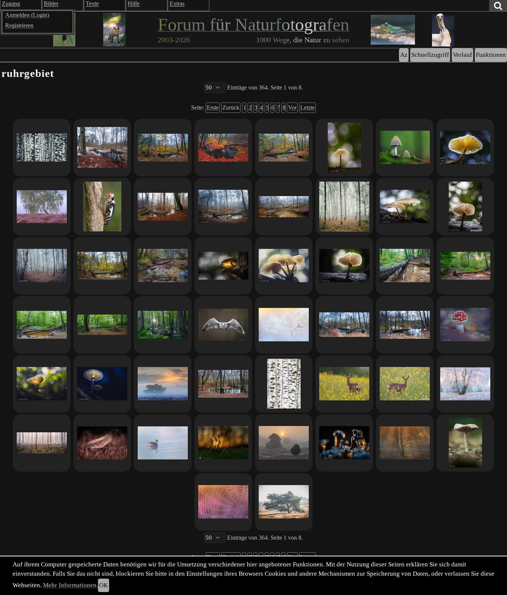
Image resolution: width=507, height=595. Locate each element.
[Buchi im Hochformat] (344, 147)
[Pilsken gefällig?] (284, 266)
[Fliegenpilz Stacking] (465, 325)
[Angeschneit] (102, 147)
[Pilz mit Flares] (42, 384)
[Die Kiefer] (284, 502)
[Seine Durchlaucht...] (102, 384)
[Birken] (344, 206)
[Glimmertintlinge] (405, 147)
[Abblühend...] (284, 325)
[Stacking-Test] (465, 443)
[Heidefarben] (223, 502)
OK (103, 585)
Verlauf (462, 54)
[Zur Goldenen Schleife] (102, 266)
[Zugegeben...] (284, 443)
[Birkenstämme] (284, 384)
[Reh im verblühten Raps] (405, 384)
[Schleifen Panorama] (163, 206)
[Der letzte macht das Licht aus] (223, 266)
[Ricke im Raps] (344, 384)
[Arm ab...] (223, 384)
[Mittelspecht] (102, 206)
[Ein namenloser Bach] (102, 325)
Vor (292, 107)
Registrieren (19, 25)
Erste (213, 107)
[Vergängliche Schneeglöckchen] (223, 443)
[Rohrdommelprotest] (163, 443)
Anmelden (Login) (27, 15)
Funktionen (491, 54)
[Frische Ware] (465, 147)
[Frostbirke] (465, 384)
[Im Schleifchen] (284, 206)
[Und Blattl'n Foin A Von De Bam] (284, 147)
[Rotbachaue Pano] (344, 325)
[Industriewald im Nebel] (42, 266)
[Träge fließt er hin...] (223, 147)
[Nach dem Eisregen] (344, 443)
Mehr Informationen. (70, 585)
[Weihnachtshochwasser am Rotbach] (405, 325)
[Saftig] (405, 206)
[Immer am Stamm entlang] (405, 266)
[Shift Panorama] (42, 443)
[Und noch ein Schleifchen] (42, 325)
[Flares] (465, 206)
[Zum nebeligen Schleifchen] (223, 206)
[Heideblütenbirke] (42, 206)
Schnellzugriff (430, 54)
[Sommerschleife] (465, 266)
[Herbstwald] (163, 147)
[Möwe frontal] (223, 325)
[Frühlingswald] (163, 325)
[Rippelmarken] (163, 266)
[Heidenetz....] (102, 443)
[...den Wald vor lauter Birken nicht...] (42, 147)
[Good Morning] (163, 384)
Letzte (307, 107)
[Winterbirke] (405, 443)
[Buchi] (344, 266)
